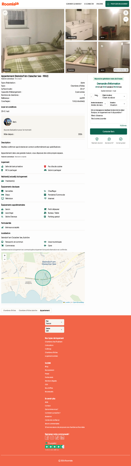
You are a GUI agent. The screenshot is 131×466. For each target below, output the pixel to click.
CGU (46, 384)
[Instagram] (52, 438)
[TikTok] (57, 438)
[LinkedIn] (62, 438)
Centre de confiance (52, 420)
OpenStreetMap (78, 302)
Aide (46, 402)
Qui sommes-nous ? (51, 409)
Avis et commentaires (52, 424)
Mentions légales (51, 381)
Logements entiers (51, 356)
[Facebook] (47, 438)
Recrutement (49, 370)
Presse (47, 374)
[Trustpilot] (54, 450)
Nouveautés (49, 392)
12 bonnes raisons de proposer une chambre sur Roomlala (65, 427)
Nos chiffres (49, 388)
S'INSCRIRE (99, 4)
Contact (48, 406)
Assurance (48, 416)
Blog (46, 366)
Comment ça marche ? (52, 413)
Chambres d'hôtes (51, 352)
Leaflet (67, 302)
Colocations (49, 345)
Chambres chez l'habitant (53, 342)
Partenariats (49, 377)
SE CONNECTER (89, 4)
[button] (5, 255)
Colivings (48, 349)
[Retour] (5, 16)
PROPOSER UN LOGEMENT (119, 4)
